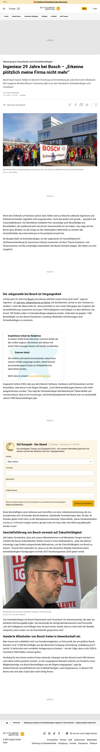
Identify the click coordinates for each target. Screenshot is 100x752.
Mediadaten (92, 740)
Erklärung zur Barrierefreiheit (44, 743)
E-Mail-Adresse (11, 490)
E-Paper (12, 9)
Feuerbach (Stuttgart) (31, 16)
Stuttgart (44, 16)
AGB (70, 740)
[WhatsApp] (49, 733)
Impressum (83, 743)
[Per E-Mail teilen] (81, 104)
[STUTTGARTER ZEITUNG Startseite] (50, 8)
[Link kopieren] (69, 104)
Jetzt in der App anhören (16, 105)
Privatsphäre (52, 740)
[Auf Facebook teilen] (75, 104)
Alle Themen (64, 16)
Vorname (9, 468)
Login (95, 8)
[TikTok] (54, 733)
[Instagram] (44, 733)
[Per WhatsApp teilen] (87, 104)
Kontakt (73, 743)
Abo (84, 9)
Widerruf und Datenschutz (14, 504)
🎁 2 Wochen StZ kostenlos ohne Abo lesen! (50, 2)
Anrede (8, 456)
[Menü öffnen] (4, 8)
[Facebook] (59, 733)
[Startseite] (7, 723)
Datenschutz (79, 740)
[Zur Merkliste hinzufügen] (95, 104)
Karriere (63, 740)
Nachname (10, 479)
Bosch (6, 16)
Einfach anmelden (83, 503)
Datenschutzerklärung (39, 376)
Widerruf (93, 743)
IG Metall (54, 16)
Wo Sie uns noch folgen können (83, 733)
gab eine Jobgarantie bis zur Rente (33, 302)
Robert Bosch (16, 16)
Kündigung (63, 743)
